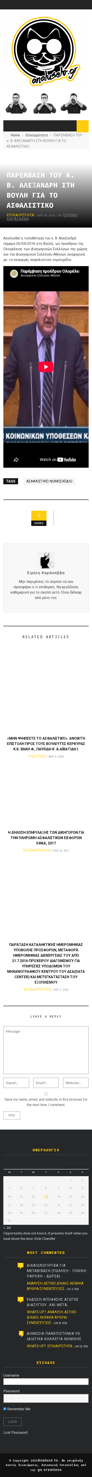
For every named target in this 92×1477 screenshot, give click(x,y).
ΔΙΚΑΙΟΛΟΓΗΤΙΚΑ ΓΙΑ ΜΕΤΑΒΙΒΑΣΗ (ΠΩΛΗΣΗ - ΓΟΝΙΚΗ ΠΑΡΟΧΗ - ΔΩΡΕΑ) (56, 1270)
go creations (50, 1470)
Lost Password (15, 1432)
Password (11, 1391)
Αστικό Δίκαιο (56, 1283)
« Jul (7, 1227)
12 (21, 1265)
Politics (37, 756)
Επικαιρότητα (20, 215)
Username (11, 1375)
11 (21, 1299)
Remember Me (18, 1409)
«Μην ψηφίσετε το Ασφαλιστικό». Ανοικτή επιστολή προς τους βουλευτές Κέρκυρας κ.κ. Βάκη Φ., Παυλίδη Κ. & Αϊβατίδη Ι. (46, 743)
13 (46, 1196)
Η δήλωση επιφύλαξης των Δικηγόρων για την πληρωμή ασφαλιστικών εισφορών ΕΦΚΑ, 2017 (46, 837)
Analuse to (48, 1460)
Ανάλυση (34, 1283)
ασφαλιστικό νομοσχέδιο (49, 481)
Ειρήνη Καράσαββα (46, 573)
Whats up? (36, 1312)
